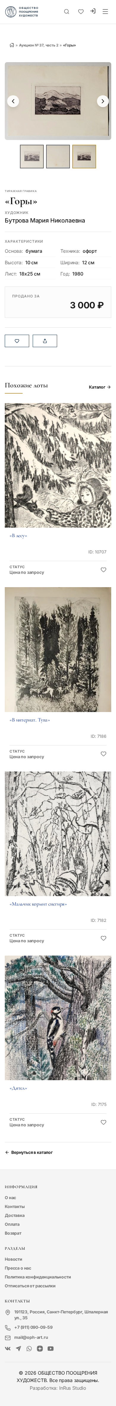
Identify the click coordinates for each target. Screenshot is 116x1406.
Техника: (70, 251)
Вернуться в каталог (32, 1152)
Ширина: (70, 262)
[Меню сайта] (105, 12)
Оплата (12, 1224)
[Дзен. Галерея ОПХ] (40, 1349)
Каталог (97, 386)
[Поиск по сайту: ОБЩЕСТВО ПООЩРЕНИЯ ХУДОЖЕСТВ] (66, 11)
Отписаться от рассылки (30, 1285)
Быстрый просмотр (58, 473)
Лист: (11, 274)
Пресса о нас (18, 1267)
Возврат (13, 1233)
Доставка (15, 1215)
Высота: (14, 262)
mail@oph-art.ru (31, 1337)
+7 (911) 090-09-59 (33, 1327)
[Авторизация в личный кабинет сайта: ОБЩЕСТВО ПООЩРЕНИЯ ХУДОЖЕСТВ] (93, 11)
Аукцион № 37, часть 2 (39, 45)
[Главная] (12, 45)
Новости (13, 1259)
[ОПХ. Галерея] (18, 1349)
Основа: (14, 251)
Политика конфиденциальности (38, 1276)
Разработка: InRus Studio (58, 1388)
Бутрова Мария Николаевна (45, 220)
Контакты (15, 1206)
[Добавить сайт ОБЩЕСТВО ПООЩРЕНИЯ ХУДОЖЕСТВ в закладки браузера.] (81, 11)
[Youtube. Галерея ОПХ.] (51, 1349)
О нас (10, 1197)
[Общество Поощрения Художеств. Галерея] (8, 1349)
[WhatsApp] (29, 1349)
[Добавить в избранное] (103, 570)
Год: (65, 274)
